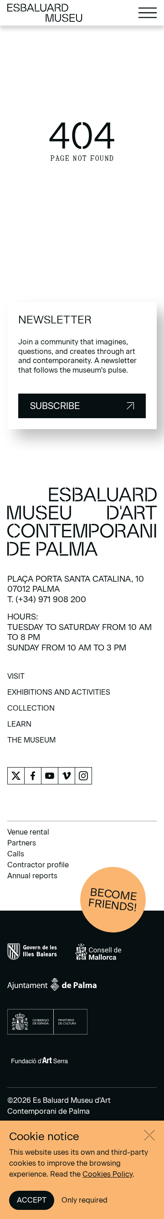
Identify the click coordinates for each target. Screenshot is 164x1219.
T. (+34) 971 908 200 (46, 599)
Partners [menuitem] (21, 843)
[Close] (149, 1135)
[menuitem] (16, 679)
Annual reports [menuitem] (32, 875)
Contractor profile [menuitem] (38, 864)
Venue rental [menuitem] (28, 832)
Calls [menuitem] (15, 854)
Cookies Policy (107, 1174)
